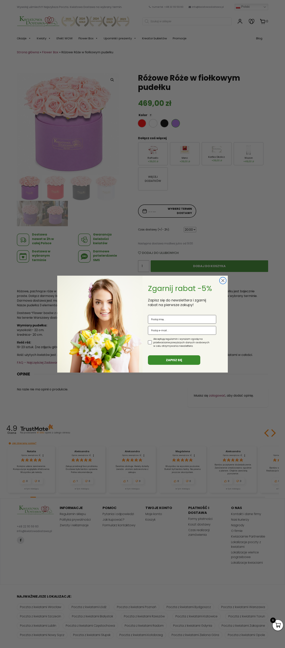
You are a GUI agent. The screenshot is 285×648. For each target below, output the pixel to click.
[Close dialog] (222, 280)
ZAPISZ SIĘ (174, 360)
